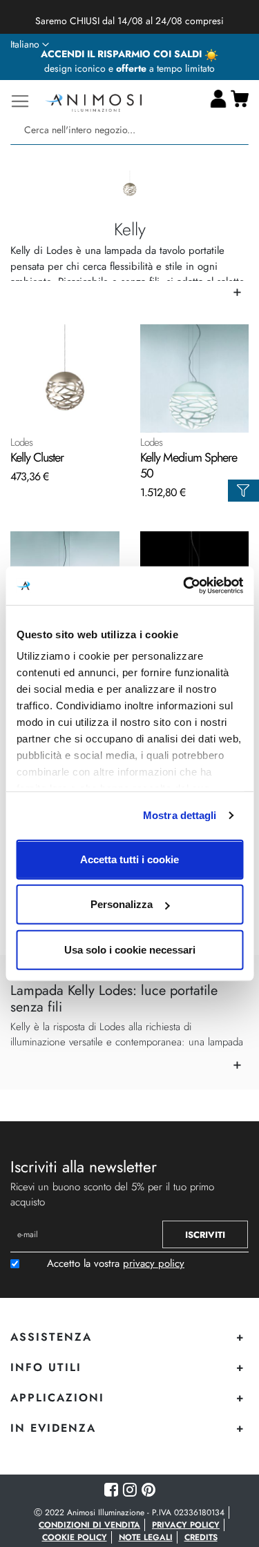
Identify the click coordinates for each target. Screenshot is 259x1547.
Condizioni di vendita (89, 1525)
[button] (29, 44)
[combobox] (129, 130)
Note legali (146, 1537)
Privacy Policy (186, 1525)
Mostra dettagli (180, 815)
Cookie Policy (74, 1537)
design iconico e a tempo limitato (129, 68)
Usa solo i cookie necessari (129, 949)
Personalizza (121, 904)
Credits (201, 1537)
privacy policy (153, 1263)
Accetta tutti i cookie (129, 859)
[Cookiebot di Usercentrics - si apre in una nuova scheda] (184, 586)
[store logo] (93, 101)
